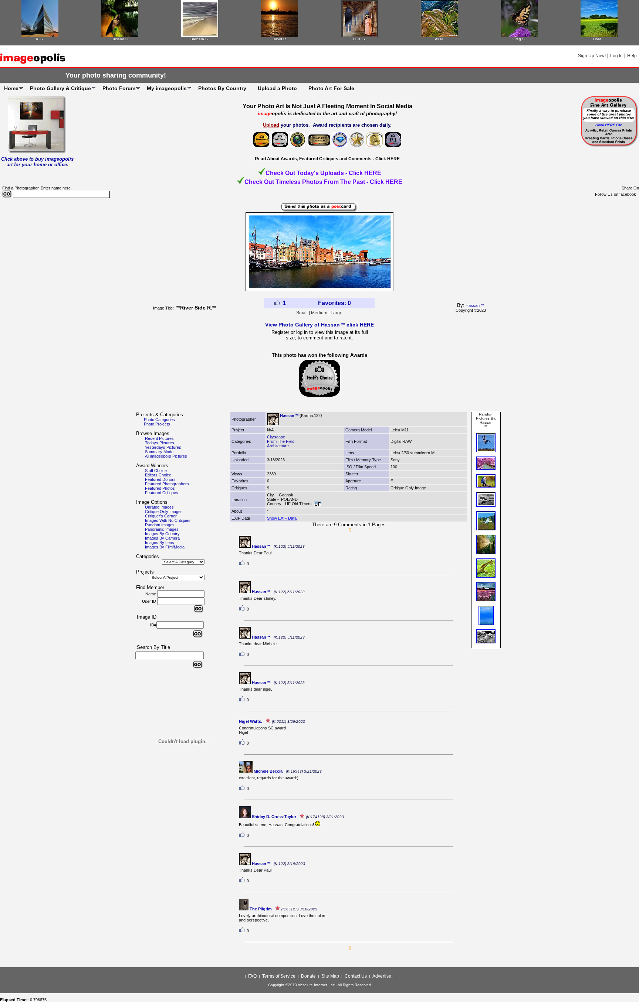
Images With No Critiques (167, 520)
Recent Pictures (159, 438)
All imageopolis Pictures (166, 456)
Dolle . (599, 39)
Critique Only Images (164, 511)
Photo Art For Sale (331, 88)
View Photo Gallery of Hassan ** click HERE (319, 325)
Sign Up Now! (592, 55)
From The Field (280, 441)
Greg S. (519, 39)
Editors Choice (158, 475)
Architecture (278, 446)
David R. (280, 39)
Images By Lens (159, 542)
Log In (616, 55)
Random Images (160, 525)
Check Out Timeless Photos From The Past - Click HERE (323, 182)
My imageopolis (167, 88)
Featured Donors (160, 479)
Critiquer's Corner (161, 516)
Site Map (330, 976)
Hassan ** (475, 305)
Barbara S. (199, 39)
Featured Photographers (167, 484)
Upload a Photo (277, 88)
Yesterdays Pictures (163, 447)
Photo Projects (157, 424)
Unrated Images (159, 507)
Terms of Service (278, 976)
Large (336, 312)
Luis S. (359, 39)
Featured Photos (160, 488)
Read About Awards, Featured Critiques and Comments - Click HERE (327, 158)
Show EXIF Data (282, 518)
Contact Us (356, 976)
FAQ (252, 976)
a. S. (40, 39)
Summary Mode (159, 451)
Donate (308, 976)
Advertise (381, 976)
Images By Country (162, 533)
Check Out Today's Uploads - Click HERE (323, 173)
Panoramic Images (162, 529)
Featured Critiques (161, 492)
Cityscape (276, 437)
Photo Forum (118, 88)
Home (11, 88)
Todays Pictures (159, 443)
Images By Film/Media (165, 547)
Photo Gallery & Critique (60, 88)
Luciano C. (120, 39)
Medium (319, 312)
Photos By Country (222, 88)
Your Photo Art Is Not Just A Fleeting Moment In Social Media (327, 106)
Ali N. (439, 39)
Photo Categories (159, 419)
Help (632, 55)
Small (302, 312)
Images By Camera (162, 538)
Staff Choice (156, 470)
